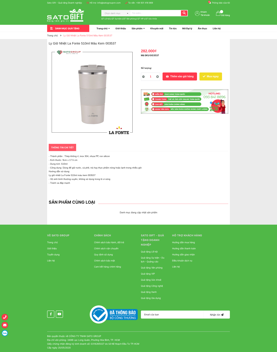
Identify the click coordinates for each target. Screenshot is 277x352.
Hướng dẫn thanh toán (184, 248)
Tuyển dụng (53, 254)
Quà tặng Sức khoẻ (151, 279)
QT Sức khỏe (151, 18)
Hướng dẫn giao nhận (183, 254)
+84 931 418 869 (144, 2)
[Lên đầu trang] (271, 333)
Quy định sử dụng (103, 254)
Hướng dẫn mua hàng (183, 242)
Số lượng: (146, 68)
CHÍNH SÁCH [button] (102, 235)
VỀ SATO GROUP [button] (58, 235)
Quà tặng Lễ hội (149, 251)
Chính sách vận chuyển (106, 248)
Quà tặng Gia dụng (151, 298)
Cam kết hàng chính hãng (107, 266)
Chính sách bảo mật (104, 260)
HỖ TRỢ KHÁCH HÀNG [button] (187, 235)
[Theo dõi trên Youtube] (59, 314)
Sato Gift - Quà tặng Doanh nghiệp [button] (152, 240)
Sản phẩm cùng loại (72, 202)
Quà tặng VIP (148, 273)
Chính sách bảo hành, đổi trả (109, 242)
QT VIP (140, 18)
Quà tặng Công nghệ (152, 285)
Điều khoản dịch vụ (182, 260)
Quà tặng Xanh (149, 292)
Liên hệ (51, 260)
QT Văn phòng (129, 18)
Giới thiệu (52, 248)
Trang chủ (52, 242)
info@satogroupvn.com (109, 2)
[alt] (184, 101)
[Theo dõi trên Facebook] (50, 314)
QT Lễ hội (105, 18)
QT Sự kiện (117, 18)
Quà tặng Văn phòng (152, 267)
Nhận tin (215, 314)
